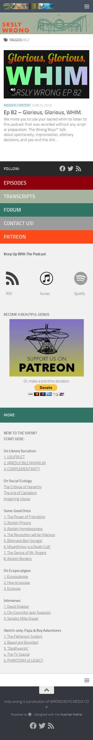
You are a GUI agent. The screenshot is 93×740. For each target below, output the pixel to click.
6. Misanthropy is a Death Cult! (27, 547)
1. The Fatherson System (23, 636)
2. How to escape (17, 582)
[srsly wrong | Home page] (36, 6)
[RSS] (78, 169)
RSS (9, 293)
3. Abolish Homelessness (23, 529)
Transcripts (19, 196)
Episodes (15, 183)
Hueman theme (71, 714)
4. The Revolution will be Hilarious (29, 535)
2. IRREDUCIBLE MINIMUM (25, 463)
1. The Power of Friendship (24, 517)
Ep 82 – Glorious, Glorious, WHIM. (43, 112)
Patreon (15, 237)
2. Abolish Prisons (17, 523)
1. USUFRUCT (14, 457)
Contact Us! (19, 223)
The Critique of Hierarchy (23, 487)
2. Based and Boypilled (21, 642)
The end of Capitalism (20, 493)
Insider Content (17, 105)
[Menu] (87, 6)
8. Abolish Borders (18, 558)
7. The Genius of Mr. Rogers (25, 553)
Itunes (45, 293)
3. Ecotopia (12, 588)
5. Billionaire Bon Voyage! (23, 541)
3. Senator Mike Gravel (21, 618)
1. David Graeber (16, 606)
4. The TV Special (17, 654)
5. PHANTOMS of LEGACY (23, 660)
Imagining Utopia (17, 499)
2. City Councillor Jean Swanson (27, 612)
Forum (12, 210)
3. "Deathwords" (16, 648)
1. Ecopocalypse (16, 576)
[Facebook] (62, 169)
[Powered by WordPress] (29, 714)
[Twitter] (70, 169)
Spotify (79, 293)
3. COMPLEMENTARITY (22, 469)
